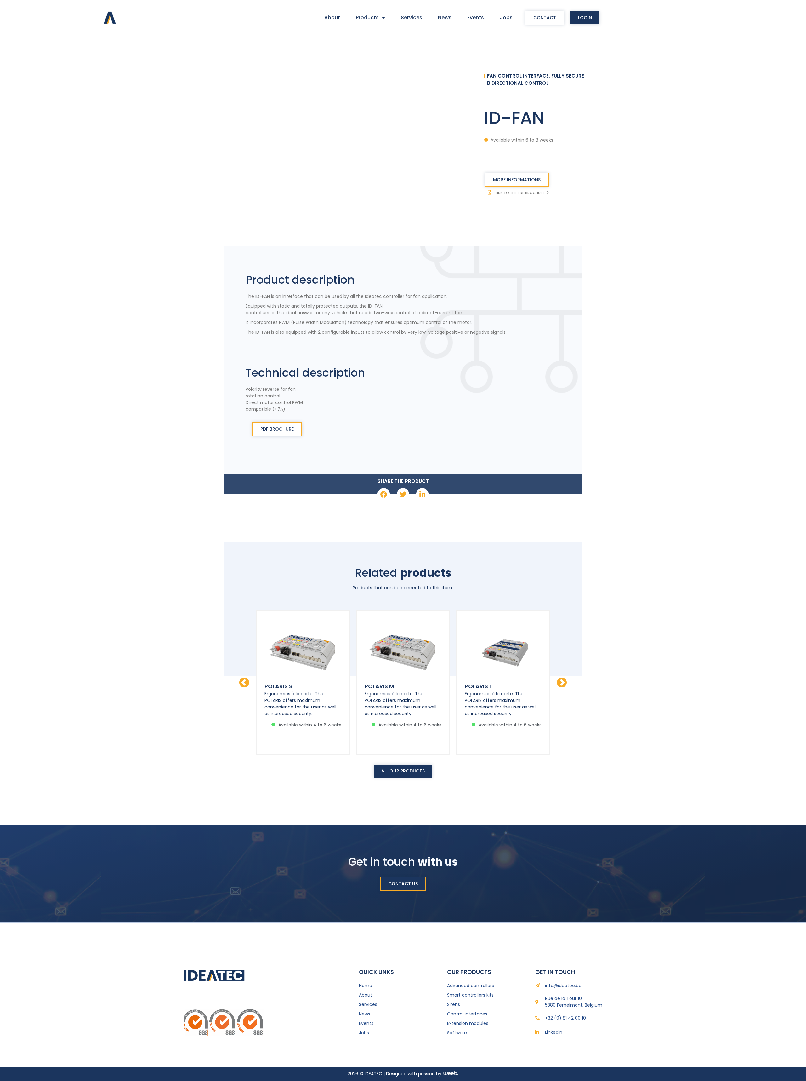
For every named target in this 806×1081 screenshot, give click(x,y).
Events (475, 17)
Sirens (453, 1004)
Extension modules (467, 1023)
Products (367, 17)
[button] (383, 494)
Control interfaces (467, 1014)
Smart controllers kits (470, 995)
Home (365, 985)
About (332, 17)
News (444, 17)
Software (457, 1033)
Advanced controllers (470, 985)
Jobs (506, 17)
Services (411, 17)
